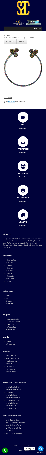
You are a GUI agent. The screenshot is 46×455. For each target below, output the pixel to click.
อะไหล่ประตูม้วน (11, 330)
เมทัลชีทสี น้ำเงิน (11, 408)
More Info (22, 128)
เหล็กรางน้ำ (9, 304)
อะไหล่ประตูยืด (10, 344)
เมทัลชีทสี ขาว (10, 392)
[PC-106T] (23, 86)
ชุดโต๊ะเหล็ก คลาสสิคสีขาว (14, 428)
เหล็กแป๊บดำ (9, 268)
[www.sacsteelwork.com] (23, 8)
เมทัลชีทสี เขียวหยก (12, 403)
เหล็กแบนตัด (9, 263)
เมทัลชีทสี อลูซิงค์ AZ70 (13, 387)
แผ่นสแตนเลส (10, 364)
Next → (21, 41)
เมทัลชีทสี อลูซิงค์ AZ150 (13, 390)
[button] (36, 29)
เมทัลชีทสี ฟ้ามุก (11, 406)
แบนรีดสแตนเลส (11, 372)
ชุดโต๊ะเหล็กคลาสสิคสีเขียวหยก (15, 423)
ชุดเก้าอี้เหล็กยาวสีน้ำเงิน (13, 425)
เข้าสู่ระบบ (11, 102)
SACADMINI (30, 38)
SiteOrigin (21, 450)
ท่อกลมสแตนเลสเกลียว (13, 358)
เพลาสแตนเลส (10, 369)
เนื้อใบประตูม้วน (11, 327)
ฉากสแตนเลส (10, 366)
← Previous (10, 41)
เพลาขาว (8, 281)
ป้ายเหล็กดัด (9, 431)
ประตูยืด (8, 341)
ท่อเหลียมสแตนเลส (12, 361)
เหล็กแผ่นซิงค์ (10, 276)
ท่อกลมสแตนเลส (11, 356)
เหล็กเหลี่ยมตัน (10, 279)
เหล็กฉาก (9, 273)
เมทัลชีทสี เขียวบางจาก (13, 398)
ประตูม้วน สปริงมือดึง (12, 319)
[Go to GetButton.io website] (40, 453)
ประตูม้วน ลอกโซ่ (11, 324)
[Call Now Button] (5, 450)
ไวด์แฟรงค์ (9, 301)
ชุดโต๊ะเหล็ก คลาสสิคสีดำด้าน (15, 433)
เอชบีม (8, 296)
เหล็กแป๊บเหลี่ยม (11, 260)
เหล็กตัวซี (9, 265)
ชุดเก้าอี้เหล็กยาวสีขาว (12, 420)
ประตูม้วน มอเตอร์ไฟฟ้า (13, 322)
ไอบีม (7, 298)
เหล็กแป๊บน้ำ (9, 271)
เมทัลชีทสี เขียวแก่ (11, 395)
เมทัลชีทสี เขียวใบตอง (12, 400)
